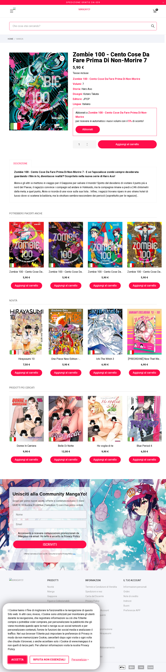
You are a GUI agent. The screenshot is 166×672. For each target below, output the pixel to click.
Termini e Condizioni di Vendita (101, 587)
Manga (50, 591)
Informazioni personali (135, 587)
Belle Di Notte (66, 445)
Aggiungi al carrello (127, 144)
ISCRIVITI (50, 544)
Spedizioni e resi (93, 591)
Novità (50, 587)
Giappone (52, 596)
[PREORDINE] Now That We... (144, 358)
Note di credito (131, 596)
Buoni (126, 605)
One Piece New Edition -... (65, 358)
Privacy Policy (92, 601)
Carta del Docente (94, 596)
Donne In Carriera (26, 445)
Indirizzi (127, 601)
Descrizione (20, 163)
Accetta (17, 659)
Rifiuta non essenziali (49, 659)
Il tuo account (132, 580)
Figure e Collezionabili (58, 601)
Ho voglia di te (105, 445)
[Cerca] (152, 26)
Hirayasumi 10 (26, 358)
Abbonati (87, 129)
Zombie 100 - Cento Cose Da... (26, 271)
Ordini (127, 591)
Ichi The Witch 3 (105, 358)
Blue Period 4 (144, 445)
